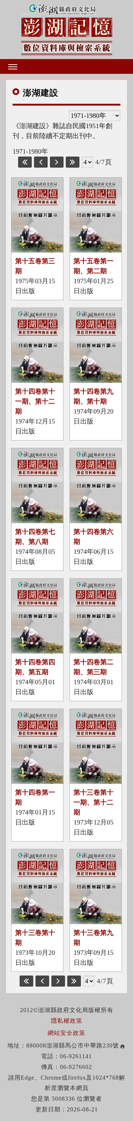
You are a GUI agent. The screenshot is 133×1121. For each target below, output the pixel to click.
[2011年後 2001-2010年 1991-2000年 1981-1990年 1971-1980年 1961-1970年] (94, 115)
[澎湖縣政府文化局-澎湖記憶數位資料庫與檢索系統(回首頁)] (66, 28)
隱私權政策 (66, 1021)
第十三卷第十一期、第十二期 (93, 802)
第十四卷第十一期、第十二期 (35, 401)
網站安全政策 (66, 1033)
